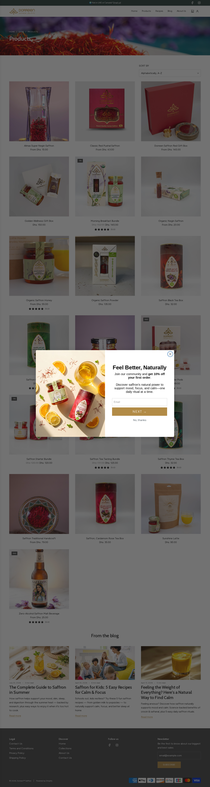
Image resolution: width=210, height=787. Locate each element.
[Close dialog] (170, 354)
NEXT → (140, 411)
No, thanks (139, 420)
